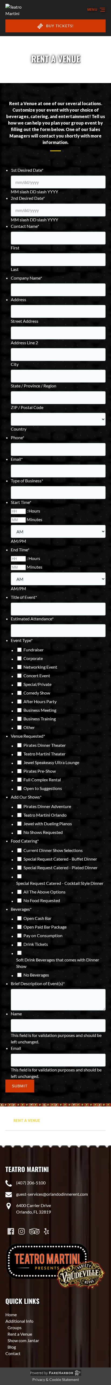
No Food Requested (41, 900)
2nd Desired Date (28, 198)
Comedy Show (36, 692)
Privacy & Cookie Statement (55, 1379)
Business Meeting (39, 710)
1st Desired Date (27, 170)
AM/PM (18, 541)
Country (18, 428)
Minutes (34, 519)
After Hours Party (40, 701)
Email (17, 459)
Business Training (39, 718)
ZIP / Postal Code (27, 407)
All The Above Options (44, 891)
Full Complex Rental (42, 779)
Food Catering (25, 840)
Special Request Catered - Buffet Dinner (60, 858)
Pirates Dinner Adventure (47, 806)
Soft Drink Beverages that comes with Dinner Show (57, 963)
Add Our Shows (26, 796)
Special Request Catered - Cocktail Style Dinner (59, 883)
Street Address (24, 321)
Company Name (26, 277)
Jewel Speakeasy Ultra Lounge (51, 762)
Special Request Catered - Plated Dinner (60, 867)
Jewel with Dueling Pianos (47, 823)
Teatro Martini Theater (44, 753)
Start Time (21, 502)
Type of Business (27, 480)
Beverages (21, 909)
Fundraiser (33, 649)
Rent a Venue (27, 1120)
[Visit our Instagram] (21, 1231)
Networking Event (40, 666)
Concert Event (36, 675)
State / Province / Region (33, 385)
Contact (12, 1353)
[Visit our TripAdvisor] (34, 1231)
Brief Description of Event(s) (38, 983)
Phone (17, 437)
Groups (15, 1327)
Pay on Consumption (43, 935)
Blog (12, 1346)
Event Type (22, 640)
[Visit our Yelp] (46, 1231)
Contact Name (25, 226)
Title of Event (24, 597)
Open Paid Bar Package (45, 926)
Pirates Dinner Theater (44, 745)
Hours (34, 510)
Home (11, 1314)
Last (15, 269)
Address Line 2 (24, 342)
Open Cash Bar (37, 918)
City (15, 364)
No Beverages (36, 974)
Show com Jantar (23, 1340)
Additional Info (19, 1321)
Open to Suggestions (42, 788)
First (15, 247)
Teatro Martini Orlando (45, 814)
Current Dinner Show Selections (53, 850)
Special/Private (37, 684)
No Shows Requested (43, 832)
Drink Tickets (35, 944)
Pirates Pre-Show (39, 771)
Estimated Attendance (32, 618)
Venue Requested (28, 735)
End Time (20, 549)
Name (16, 1013)
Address (18, 299)
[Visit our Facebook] (11, 1231)
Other (29, 727)
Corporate (33, 658)
